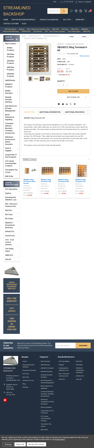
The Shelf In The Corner (11, 171)
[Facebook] (59, 104)
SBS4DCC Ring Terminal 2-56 (80, 180)
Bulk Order (9, 176)
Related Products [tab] (30, 159)
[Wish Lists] (72, 11)
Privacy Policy (60, 439)
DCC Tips (67, 20)
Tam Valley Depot (9, 250)
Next (88, 159)
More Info (80, 20)
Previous (86, 159)
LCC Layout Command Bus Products (10, 163)
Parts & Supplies (8, 149)
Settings (8, 444)
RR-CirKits (9, 219)
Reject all (20, 444)
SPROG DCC (9, 231)
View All (8, 259)
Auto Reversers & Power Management (11, 108)
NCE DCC (8, 210)
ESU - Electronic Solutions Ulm (11, 205)
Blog (24, 24)
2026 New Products (10, 75)
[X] (70, 104)
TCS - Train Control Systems (9, 242)
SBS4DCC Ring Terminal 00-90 (63, 180)
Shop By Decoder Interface (23, 20)
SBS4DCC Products (9, 85)
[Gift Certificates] (77, 11)
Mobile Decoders (9, 92)
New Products (10, 44)
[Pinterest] (74, 104)
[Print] (66, 104)
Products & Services (49, 20)
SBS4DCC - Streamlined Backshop (10, 225)
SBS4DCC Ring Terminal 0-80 (46, 180)
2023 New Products (10, 55)
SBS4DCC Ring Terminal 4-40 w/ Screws (29, 181)
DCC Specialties (11, 189)
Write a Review (84, 56)
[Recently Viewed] (82, 11)
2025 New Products (10, 68)
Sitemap (25, 387)
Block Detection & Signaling (9, 117)
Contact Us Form (11, 24)
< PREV (71, 36)
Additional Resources (74, 112)
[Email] (63, 104)
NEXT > (84, 36)
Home (5, 20)
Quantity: (61, 81)
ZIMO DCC (9, 255)
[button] (12, 271)
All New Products (10, 49)
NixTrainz (9, 214)
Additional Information (49, 112)
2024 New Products (10, 62)
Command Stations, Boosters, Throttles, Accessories (10, 128)
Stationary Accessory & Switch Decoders (10, 140)
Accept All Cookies (36, 444)
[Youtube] (5, 400)
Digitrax (8, 193)
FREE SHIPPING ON (11, 321)
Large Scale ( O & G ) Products (11, 156)
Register (88, 2)
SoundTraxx (9, 236)
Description (29, 112)
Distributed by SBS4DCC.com (11, 198)
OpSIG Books (10, 80)
